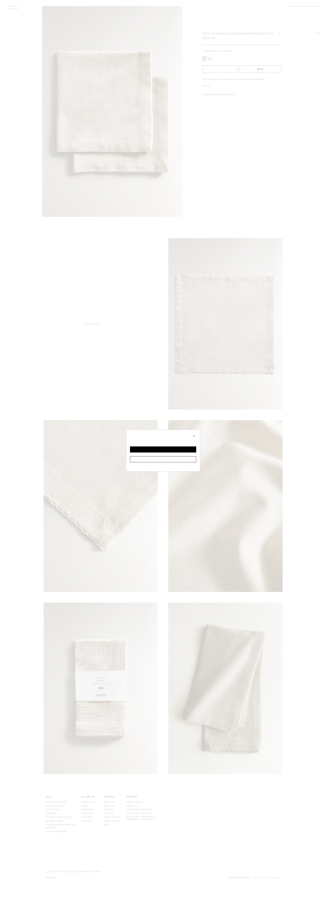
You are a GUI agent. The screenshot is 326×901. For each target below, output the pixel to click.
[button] (163, 449)
